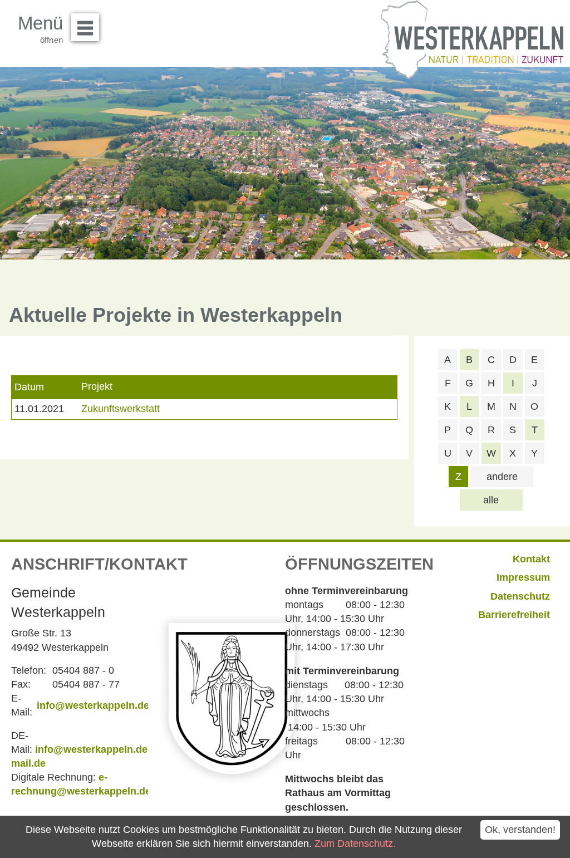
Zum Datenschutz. (355, 843)
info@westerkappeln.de (93, 705)
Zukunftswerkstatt (120, 408)
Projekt (96, 386)
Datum (29, 387)
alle (491, 500)
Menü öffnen (85, 27)
